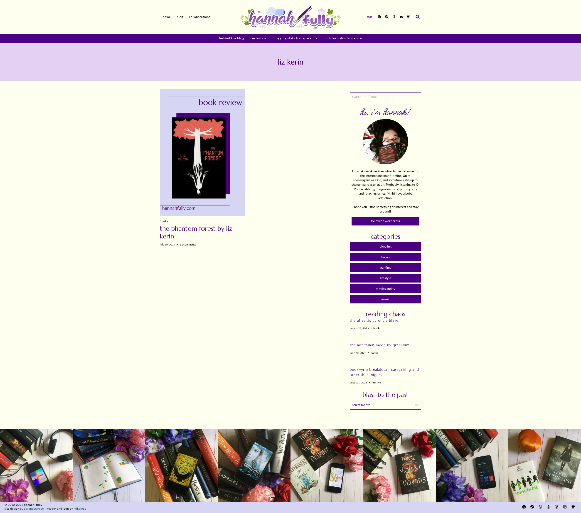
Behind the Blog (231, 38)
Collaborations (199, 17)
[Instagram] (564, 506)
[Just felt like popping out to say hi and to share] (109, 465)
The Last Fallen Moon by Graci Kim (379, 345)
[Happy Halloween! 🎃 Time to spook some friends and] (544, 465)
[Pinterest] (556, 506)
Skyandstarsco (34, 508)
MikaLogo (80, 508)
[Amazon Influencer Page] (548, 506)
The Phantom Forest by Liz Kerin (196, 232)
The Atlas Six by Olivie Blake (374, 320)
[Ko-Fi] (408, 17)
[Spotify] (379, 17)
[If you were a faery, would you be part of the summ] (181, 465)
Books (164, 221)
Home (167, 17)
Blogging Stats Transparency (295, 38)
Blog (180, 17)
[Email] (401, 17)
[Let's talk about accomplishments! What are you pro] (472, 465)
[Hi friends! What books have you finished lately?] (326, 465)
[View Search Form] (417, 16)
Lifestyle (376, 382)
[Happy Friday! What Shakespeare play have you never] (399, 465)
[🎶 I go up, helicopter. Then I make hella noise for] (36, 465)
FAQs (369, 16)
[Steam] (386, 17)
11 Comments (188, 244)
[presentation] (202, 152)
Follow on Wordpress (385, 221)
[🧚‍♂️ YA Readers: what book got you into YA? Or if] (254, 465)
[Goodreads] (394, 17)
